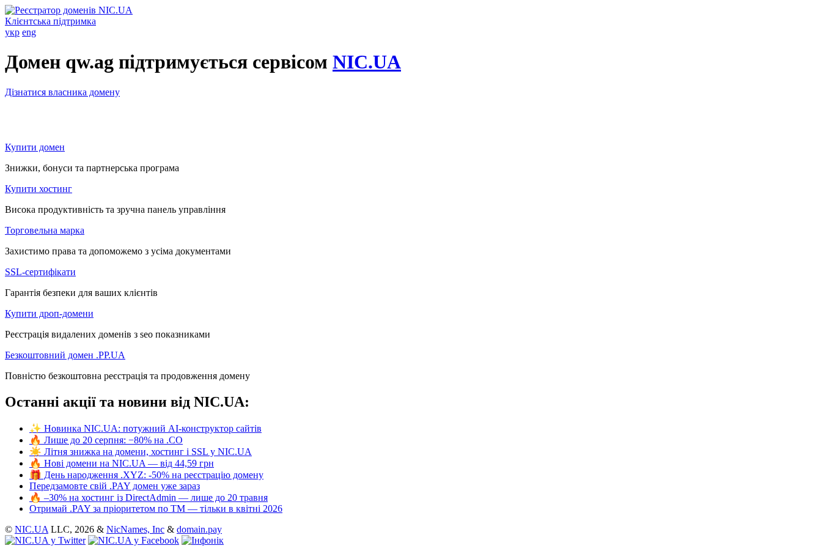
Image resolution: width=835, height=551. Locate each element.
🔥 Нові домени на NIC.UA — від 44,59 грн (121, 463)
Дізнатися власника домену (62, 92)
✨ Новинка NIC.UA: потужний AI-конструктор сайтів (145, 428)
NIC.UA (367, 62)
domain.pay (199, 529)
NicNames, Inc (135, 529)
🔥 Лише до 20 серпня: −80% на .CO (106, 440)
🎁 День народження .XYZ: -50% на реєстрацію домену (146, 475)
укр (12, 32)
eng (29, 32)
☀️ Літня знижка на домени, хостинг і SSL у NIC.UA (140, 451)
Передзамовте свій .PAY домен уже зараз (114, 486)
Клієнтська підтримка (50, 21)
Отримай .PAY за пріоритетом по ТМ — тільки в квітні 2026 (155, 508)
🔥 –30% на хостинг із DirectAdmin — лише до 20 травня (148, 497)
